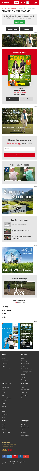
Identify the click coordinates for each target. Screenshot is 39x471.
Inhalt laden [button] (19, 22)
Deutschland (6, 369)
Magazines (12, 8)
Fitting (4, 406)
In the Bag (5, 414)
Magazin (23, 387)
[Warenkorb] (21, 3)
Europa (4, 429)
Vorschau (26, 99)
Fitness (23, 374)
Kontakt (23, 432)
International (6, 432)
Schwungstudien (26, 371)
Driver (3, 390)
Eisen (3, 395)
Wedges (4, 400)
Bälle (3, 392)
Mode (3, 417)
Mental (23, 377)
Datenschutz (25, 435)
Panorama (5, 363)
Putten (23, 366)
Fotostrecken (25, 427)
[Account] (27, 4)
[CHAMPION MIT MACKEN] (19, 174)
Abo (16, 2)
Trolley (4, 409)
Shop (22, 429)
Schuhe (4, 411)
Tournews (5, 361)
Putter (4, 403)
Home (4, 8)
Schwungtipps (25, 361)
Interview (24, 392)
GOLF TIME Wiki (26, 390)
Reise (4, 317)
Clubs (3, 366)
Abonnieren (12, 29)
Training (5, 306)
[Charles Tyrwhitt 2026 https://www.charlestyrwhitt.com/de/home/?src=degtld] (19, 40)
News (4, 313)
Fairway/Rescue (7, 398)
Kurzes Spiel (25, 363)
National (4, 427)
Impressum (24, 438)
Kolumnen (24, 395)
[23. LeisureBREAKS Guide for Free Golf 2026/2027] (19, 336)
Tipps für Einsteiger (27, 369)
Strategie (24, 380)
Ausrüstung (6, 310)
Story (22, 398)
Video (23, 424)
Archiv (26, 29)
